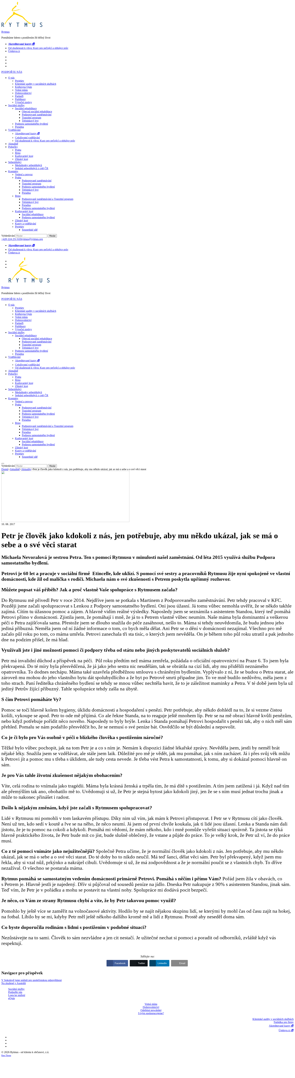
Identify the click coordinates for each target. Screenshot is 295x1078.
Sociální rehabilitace (26, 108)
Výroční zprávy (23, 102)
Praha (18, 149)
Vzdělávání (14, 129)
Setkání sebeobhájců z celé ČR (31, 168)
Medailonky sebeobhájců (28, 165)
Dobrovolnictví (23, 93)
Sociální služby (16, 105)
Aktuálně (13, 143)
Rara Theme (6, 1055)
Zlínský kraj (21, 159)
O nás (11, 77)
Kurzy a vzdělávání (25, 223)
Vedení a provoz (24, 174)
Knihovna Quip (23, 86)
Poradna (19, 126)
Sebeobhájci (14, 162)
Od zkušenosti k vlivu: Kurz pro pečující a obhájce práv (38, 48)
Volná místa (21, 90)
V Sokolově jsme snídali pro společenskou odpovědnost (31, 980)
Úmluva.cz (14, 51)
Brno (17, 152)
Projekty (19, 80)
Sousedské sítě (30, 229)
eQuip (11, 998)
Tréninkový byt (30, 120)
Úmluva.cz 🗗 (286, 1030)
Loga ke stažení (16, 995)
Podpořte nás (15, 992)
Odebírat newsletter (151, 1010)
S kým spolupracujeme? (151, 1013)
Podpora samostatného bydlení (31, 123)
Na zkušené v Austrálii (13, 983)
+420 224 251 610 (11, 239)
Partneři (19, 96)
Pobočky (13, 146)
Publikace (20, 99)
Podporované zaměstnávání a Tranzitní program (47, 199)
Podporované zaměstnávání (36, 114)
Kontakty (13, 171)
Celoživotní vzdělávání (27, 137)
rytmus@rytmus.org (32, 239)
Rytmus (5, 31)
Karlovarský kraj (24, 156)
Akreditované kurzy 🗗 (27, 133)
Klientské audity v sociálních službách (35, 83)
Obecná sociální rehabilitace (37, 111)
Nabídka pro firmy (284, 1022)
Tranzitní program (31, 117)
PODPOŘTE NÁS (11, 71)
